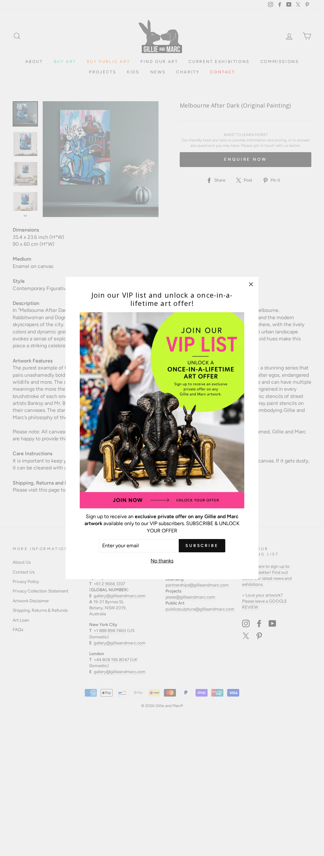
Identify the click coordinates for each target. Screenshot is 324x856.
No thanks (162, 561)
